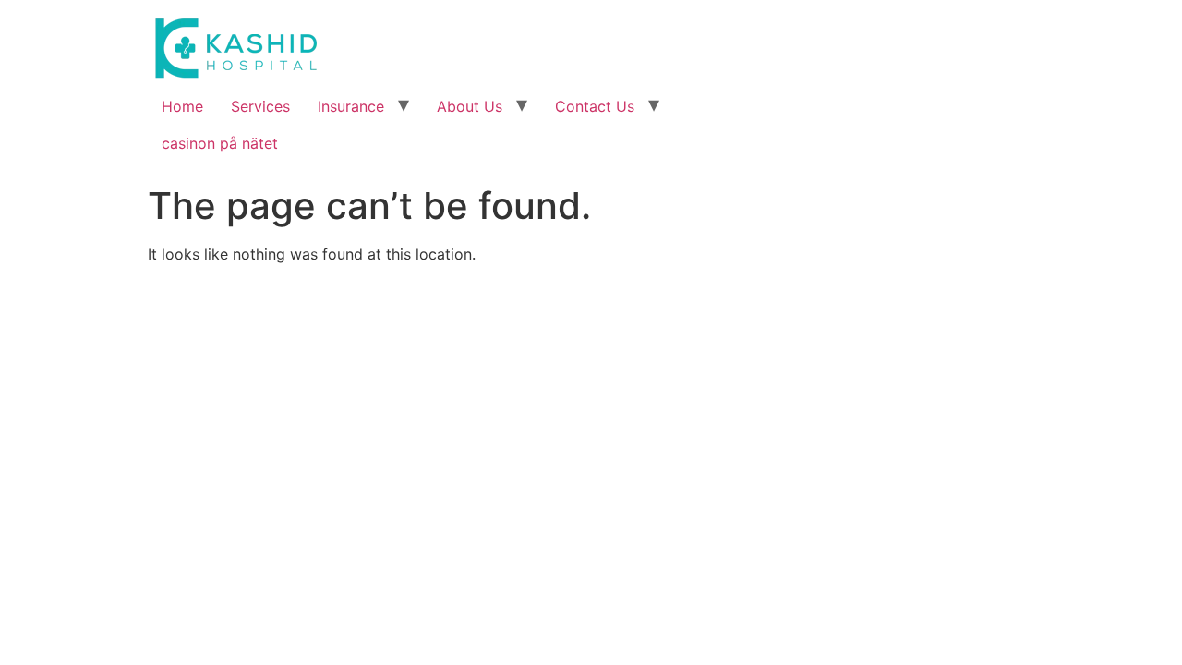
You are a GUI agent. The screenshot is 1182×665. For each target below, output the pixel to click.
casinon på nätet (220, 143)
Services (260, 106)
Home (182, 106)
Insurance (351, 106)
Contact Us (594, 106)
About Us (469, 106)
